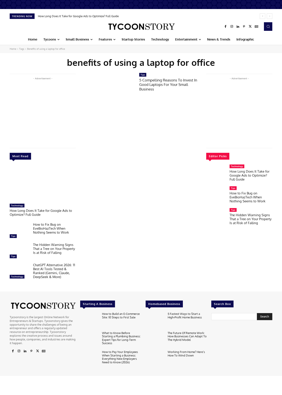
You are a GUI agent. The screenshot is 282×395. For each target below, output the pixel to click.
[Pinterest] (244, 27)
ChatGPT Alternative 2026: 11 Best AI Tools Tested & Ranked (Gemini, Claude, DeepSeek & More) (54, 271)
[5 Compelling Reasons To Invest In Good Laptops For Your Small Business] (107, 90)
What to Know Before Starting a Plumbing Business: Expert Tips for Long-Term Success (121, 338)
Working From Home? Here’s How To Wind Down (186, 353)
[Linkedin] (238, 27)
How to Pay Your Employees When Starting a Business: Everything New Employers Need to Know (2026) (120, 357)
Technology (17, 205)
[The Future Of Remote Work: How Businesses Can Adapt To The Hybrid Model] (155, 339)
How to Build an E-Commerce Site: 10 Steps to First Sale (121, 315)
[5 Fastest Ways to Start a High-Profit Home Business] (155, 320)
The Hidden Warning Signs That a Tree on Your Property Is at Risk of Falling (54, 249)
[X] (250, 27)
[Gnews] (256, 27)
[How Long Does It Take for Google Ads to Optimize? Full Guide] (43, 183)
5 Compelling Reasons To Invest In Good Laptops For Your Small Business (168, 84)
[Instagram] (232, 27)
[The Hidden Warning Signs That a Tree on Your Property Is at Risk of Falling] (20, 252)
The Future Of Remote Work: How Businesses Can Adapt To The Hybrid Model (187, 336)
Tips (13, 236)
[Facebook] (226, 27)
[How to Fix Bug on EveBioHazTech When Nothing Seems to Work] (20, 231)
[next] (269, 16)
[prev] (262, 16)
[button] (268, 26)
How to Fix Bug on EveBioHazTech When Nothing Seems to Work (51, 228)
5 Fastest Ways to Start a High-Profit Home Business (185, 315)
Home (13, 48)
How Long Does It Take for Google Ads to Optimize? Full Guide (78, 16)
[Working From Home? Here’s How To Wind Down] (155, 358)
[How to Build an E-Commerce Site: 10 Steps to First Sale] (89, 320)
